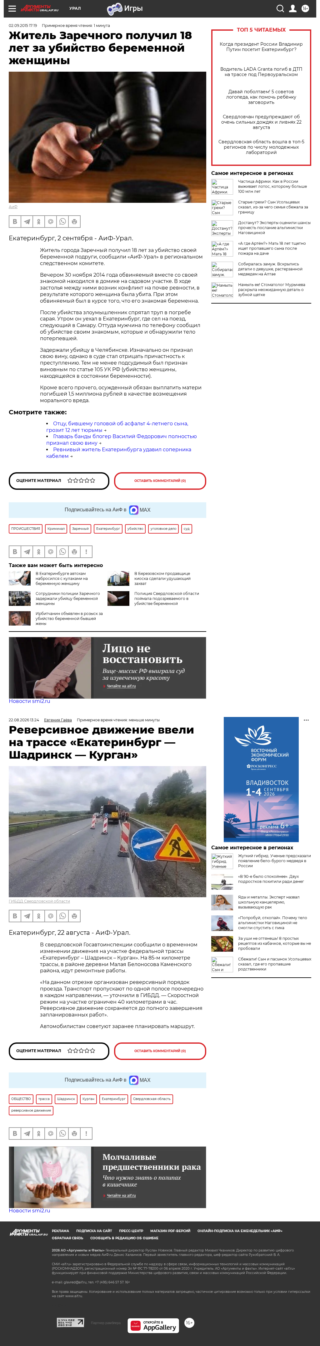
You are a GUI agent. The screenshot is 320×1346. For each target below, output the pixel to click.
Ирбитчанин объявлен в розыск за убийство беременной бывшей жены (69, 618)
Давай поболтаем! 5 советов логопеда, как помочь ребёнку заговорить (261, 97)
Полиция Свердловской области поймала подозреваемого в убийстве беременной (166, 598)
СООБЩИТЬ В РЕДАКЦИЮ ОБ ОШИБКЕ (124, 1238)
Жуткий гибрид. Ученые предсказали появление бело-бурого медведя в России (274, 860)
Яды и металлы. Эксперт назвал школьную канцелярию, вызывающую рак (269, 902)
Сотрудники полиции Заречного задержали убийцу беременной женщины (68, 598)
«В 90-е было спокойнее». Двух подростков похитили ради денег (271, 879)
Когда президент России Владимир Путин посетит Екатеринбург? (261, 47)
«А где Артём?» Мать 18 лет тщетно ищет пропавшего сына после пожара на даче (272, 248)
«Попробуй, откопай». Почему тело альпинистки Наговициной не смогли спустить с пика (272, 922)
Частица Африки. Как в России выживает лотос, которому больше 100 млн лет (272, 186)
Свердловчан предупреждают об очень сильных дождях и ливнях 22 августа (261, 122)
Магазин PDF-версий (170, 1231)
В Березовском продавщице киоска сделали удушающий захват (162, 578)
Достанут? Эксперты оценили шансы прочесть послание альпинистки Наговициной (274, 227)
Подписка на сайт (94, 1231)
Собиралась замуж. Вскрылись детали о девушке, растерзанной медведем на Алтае (270, 269)
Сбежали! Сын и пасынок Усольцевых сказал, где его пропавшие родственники (274, 964)
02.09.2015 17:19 (23, 25)
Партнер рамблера (106, 1323)
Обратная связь (67, 1238)
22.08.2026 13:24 (24, 720)
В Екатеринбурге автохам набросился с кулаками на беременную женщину (62, 578)
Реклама (60, 1231)
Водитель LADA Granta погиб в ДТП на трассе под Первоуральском (261, 72)
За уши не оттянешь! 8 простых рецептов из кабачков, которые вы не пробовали (274, 943)
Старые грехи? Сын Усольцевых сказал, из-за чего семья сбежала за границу (273, 207)
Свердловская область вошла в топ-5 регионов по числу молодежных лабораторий (261, 147)
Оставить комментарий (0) (160, 481)
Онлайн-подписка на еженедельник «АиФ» (240, 1231)
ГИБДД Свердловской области (39, 901)
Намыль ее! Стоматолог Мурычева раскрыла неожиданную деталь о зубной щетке (271, 289)
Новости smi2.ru (29, 701)
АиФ (13, 206)
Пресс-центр (131, 1231)
